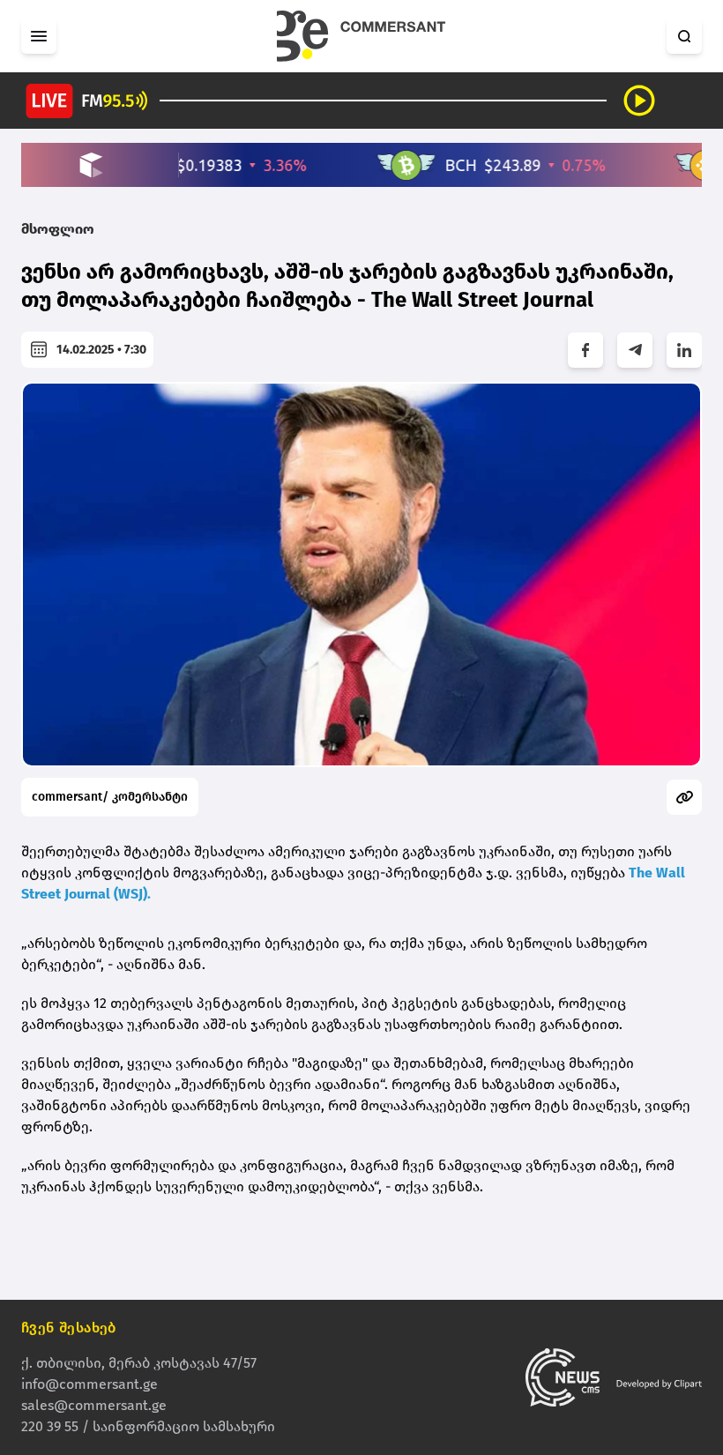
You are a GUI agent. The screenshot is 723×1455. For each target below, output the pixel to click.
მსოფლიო (57, 228)
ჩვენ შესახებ (68, 1327)
